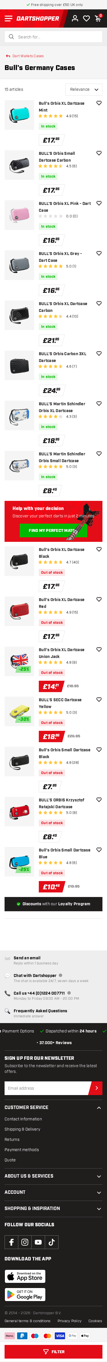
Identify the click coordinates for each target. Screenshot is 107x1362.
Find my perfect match (53, 530)
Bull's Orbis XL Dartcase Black (61, 553)
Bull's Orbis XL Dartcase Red (61, 603)
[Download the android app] (25, 1294)
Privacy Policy (70, 1321)
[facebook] (11, 1242)
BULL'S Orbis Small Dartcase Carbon (57, 157)
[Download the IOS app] (25, 1276)
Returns (12, 1139)
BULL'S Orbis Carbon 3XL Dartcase (62, 357)
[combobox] (57, 37)
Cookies (95, 1321)
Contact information (23, 1119)
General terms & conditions (28, 1321)
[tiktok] (51, 1242)
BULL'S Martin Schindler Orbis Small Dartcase (62, 458)
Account (15, 1193)
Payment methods (22, 1149)
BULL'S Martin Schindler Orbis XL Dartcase (62, 407)
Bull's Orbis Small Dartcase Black (64, 754)
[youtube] (38, 1242)
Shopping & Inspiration (32, 1209)
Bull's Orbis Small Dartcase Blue (64, 854)
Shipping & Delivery (22, 1129)
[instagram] (25, 1242)
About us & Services (29, 1176)
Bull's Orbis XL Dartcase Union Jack (61, 653)
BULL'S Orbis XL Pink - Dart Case (65, 207)
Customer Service (27, 1108)
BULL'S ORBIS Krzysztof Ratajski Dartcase (61, 804)
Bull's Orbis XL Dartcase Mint (61, 107)
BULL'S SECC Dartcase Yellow (60, 703)
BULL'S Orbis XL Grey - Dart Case (60, 257)
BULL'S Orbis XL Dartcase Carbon (63, 307)
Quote (10, 1160)
